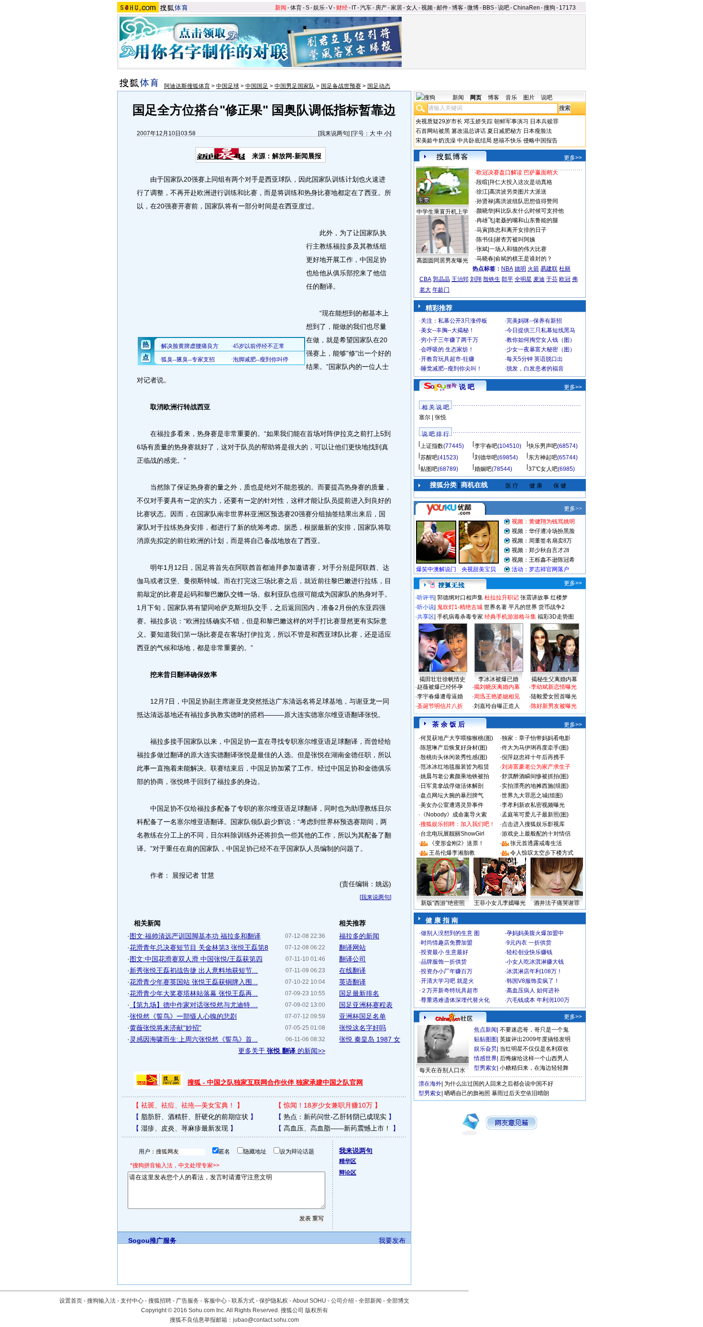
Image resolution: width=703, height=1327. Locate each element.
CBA (425, 279)
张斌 (482, 249)
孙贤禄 (485, 201)
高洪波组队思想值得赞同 (526, 201)
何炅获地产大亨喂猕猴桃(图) (456, 738)
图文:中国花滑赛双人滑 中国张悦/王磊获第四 (196, 959)
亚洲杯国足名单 (362, 1016)
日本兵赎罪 (544, 121)
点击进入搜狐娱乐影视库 (533, 824)
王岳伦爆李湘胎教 (452, 852)
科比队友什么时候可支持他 (529, 210)
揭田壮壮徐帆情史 (442, 679)
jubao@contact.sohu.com (266, 1319)
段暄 (482, 182)
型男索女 (485, 1068)
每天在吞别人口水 (442, 1070)
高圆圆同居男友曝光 (442, 260)
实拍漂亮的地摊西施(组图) (535, 786)
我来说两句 (333, 133)
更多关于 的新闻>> (281, 1051)
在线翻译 (352, 970)
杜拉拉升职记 (501, 597)
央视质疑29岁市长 (439, 121)
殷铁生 (491, 279)
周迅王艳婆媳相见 (497, 696)
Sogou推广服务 (152, 1240)
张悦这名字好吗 (362, 1028)
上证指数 (431, 446)
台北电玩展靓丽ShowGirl (452, 833)
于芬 (552, 279)
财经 (342, 7)
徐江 (482, 191)
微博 (473, 7)
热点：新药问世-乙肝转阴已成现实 (335, 1116)
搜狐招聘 (159, 1300)
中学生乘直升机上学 (442, 211)
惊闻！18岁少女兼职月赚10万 (328, 1105)
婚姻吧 (483, 469)
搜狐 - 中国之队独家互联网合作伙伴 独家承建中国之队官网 (275, 1082)
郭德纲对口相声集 (460, 597)
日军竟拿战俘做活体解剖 (451, 786)
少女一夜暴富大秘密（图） (540, 349)
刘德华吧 (485, 457)
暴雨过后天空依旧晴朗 (520, 1093)
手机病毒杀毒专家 (460, 616)
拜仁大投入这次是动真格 (520, 182)
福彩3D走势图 (556, 616)
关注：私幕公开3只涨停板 (454, 320)
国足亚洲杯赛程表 (366, 1005)
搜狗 (549, 7)
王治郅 (460, 279)
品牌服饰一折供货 (444, 961)
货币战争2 (551, 607)
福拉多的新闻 (359, 936)
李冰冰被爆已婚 (498, 679)
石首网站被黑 (433, 131)
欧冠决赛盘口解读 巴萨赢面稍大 (517, 172)
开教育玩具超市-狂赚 (447, 359)
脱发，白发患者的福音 (535, 368)
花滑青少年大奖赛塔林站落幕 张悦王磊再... (194, 993)
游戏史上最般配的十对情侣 (536, 833)
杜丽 (565, 268)
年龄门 (441, 289)
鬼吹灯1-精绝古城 (460, 607)
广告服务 (187, 1300)
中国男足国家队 (295, 86)
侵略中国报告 (540, 140)
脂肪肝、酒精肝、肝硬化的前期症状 (194, 1116)
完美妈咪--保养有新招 (534, 320)
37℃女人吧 (543, 469)
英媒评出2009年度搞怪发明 (535, 1039)
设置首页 (70, 1300)
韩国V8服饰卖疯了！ (533, 981)
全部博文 (397, 1300)
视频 (427, 7)
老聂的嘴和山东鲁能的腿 (526, 220)
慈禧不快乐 (507, 140)
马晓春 (485, 258)
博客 (457, 7)
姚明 (520, 268)
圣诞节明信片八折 (440, 706)
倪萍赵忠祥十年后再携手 (533, 757)
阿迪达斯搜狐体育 (187, 86)
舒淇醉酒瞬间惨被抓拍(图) (535, 776)
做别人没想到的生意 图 (450, 933)
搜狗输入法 (101, 1300)
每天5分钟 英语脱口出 (534, 359)
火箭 (533, 268)
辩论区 (347, 1172)
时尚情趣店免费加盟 (446, 942)
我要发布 (392, 1240)
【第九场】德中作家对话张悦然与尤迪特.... (194, 1005)
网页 (476, 97)
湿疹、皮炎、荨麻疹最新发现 (184, 1128)
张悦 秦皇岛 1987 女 (369, 1039)
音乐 (511, 97)
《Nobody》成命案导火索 (453, 814)
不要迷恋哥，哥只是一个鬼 (534, 1029)
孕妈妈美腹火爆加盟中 (535, 933)
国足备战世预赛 (341, 86)
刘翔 (476, 279)
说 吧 (466, 387)
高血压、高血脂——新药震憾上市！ (337, 1128)
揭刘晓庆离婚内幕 (497, 687)
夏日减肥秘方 (504, 131)
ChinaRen (526, 7)
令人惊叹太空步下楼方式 (541, 852)
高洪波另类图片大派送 (518, 191)
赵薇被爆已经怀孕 (440, 687)
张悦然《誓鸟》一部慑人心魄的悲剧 (183, 1016)
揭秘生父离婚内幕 (554, 679)
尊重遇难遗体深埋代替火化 (455, 1000)
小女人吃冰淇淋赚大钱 (535, 961)
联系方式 (242, 1300)
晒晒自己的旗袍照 (467, 1093)
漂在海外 (429, 1083)
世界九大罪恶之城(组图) (532, 795)
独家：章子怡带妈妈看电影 (536, 738)
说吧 (503, 7)
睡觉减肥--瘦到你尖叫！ (451, 368)
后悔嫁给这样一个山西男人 (534, 1058)
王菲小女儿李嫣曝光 (500, 903)
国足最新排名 (359, 993)
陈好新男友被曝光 (554, 706)
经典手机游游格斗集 (510, 616)
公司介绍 (342, 1300)
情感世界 (485, 1058)
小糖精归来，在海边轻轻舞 (534, 1068)
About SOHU (309, 1300)
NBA (507, 268)
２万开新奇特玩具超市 (449, 990)
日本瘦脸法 (537, 131)
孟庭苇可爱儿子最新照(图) (535, 814)
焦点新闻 (485, 1029)
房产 (381, 7)
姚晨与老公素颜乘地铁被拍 (454, 776)
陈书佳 (485, 239)
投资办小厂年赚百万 (446, 971)
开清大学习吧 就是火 (447, 981)
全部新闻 (370, 1300)
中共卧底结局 (474, 140)
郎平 (507, 279)
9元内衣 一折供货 (528, 942)
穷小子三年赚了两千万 (449, 340)
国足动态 (378, 86)
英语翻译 (352, 982)
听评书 (425, 597)
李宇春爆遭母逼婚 (440, 696)
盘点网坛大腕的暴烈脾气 (451, 795)
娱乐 (319, 7)
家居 (396, 7)
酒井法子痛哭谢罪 (557, 903)
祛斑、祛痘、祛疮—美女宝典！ (188, 1105)
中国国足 (256, 86)
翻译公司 (352, 959)
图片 (529, 97)
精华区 (347, 1161)
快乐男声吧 (542, 446)
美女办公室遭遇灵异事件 (451, 805)
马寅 (482, 230)
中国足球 (227, 86)
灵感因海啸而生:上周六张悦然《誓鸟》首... (194, 1039)
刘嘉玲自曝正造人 (497, 706)
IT (354, 7)
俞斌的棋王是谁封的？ (523, 258)
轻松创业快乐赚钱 (529, 952)
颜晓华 (485, 210)
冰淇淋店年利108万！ (534, 971)
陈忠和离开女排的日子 (518, 230)
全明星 (523, 279)
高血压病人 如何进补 (533, 990)
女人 (411, 7)
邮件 (442, 7)
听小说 (425, 607)
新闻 (280, 7)
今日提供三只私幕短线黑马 (540, 330)
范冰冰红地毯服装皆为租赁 (454, 766)
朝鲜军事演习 (511, 121)
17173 (567, 7)
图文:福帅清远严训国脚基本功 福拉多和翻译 (195, 936)
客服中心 (215, 1300)
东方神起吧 (542, 457)
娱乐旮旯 (485, 1048)
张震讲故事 (534, 597)
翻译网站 (352, 947)
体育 (296, 7)
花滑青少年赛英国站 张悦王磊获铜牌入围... (194, 982)
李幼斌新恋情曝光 (554, 687)
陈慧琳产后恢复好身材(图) (453, 747)
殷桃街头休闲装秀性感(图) (453, 757)
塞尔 (424, 417)
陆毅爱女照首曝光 (554, 696)
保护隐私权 (273, 1300)
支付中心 (132, 1300)
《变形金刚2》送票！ (456, 843)
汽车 (366, 7)
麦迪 (539, 279)
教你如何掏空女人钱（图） (540, 340)
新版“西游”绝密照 (443, 903)
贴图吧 (429, 469)
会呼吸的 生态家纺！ (447, 349)
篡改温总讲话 (468, 131)
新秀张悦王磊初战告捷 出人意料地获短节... (194, 970)
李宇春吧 (485, 446)
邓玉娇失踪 (478, 121)
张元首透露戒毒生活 (536, 843)
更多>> (573, 157)
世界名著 (495, 607)
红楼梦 (559, 597)
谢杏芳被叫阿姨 (515, 239)
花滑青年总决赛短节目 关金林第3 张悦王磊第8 (199, 947)
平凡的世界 (522, 607)
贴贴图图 (485, 1039)
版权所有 (316, 1310)
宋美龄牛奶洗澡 (436, 140)
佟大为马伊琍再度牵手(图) (535, 747)
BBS (488, 7)
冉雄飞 (485, 220)
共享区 (425, 616)
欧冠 (565, 279)
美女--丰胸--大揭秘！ (447, 330)
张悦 (440, 417)
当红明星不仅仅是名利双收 (534, 1048)
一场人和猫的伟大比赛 (518, 249)
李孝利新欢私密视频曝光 (533, 805)
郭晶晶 (441, 279)
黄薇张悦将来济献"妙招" (165, 1028)
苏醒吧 (429, 457)
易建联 (549, 268)
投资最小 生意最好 (444, 952)
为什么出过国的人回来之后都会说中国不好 (498, 1083)
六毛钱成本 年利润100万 (538, 1000)
